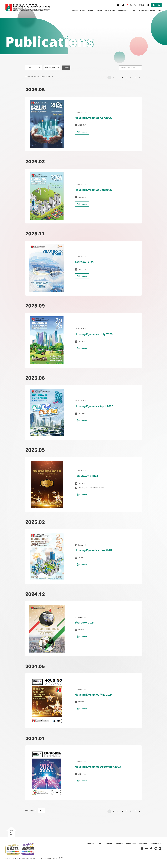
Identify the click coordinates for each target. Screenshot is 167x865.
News (90, 10)
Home (75, 10)
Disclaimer (143, 843)
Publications (110, 10)
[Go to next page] (139, 77)
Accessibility (156, 843)
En (142, 5)
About (83, 10)
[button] (118, 5)
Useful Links (131, 843)
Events (99, 10)
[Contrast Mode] (148, 5)
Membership (123, 10)
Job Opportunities (105, 843)
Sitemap (119, 843)
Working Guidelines (146, 10)
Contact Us (90, 843)
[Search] (123, 5)
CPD (134, 10)
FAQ (160, 10)
